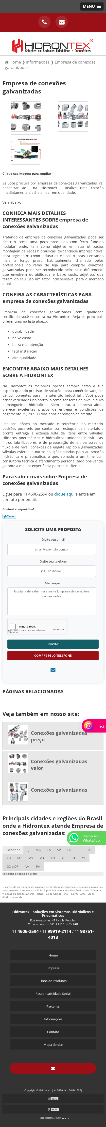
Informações (53, 1019)
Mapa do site (53, 1044)
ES (49, 850)
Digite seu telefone (53, 561)
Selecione (13, 850)
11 (25, 931)
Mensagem (53, 583)
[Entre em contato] (53, 669)
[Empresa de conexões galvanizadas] (26, 116)
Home (53, 955)
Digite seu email (53, 539)
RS (89, 850)
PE (63, 858)
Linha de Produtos (53, 981)
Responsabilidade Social (53, 993)
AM (27, 866)
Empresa (53, 968)
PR (69, 850)
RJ (28, 850)
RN (8, 858)
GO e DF (12, 866)
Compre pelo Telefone (53, 656)
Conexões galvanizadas (59, 789)
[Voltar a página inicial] (53, 43)
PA (38, 866)
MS (30, 858)
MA (41, 858)
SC (79, 850)
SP (59, 850)
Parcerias (53, 1006)
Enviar (53, 644)
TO (53, 858)
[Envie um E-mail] (61, 22)
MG (38, 850)
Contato (53, 1032)
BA (73, 858)
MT (19, 858)
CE (84, 858)
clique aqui (64, 494)
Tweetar (9, 516)
